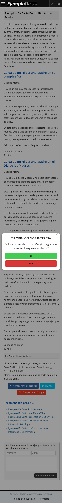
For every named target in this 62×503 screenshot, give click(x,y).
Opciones (3, 3)
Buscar (53, 3)
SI (31, 255)
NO (31, 263)
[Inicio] (22, 6)
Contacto (59, 3)
